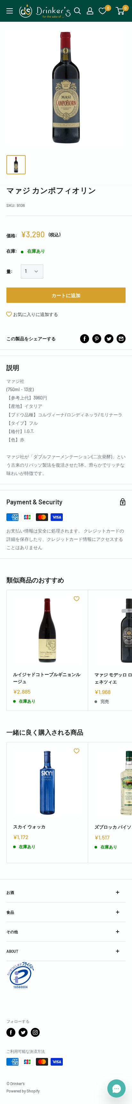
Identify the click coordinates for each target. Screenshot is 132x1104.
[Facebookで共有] (84, 338)
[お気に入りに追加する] (76, 599)
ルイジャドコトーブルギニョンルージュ (46, 678)
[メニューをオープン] (9, 10)
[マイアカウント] (90, 10)
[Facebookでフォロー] (10, 1032)
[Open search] (77, 10)
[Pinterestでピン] (96, 338)
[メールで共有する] (121, 338)
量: (9, 271)
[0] (120, 11)
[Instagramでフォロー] (35, 1032)
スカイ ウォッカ (29, 826)
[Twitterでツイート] (108, 338)
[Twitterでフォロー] (23, 1032)
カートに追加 (66, 295)
